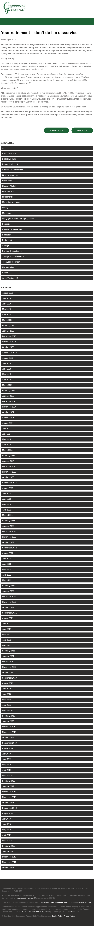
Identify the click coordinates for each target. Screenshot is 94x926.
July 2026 (6, 298)
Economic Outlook (10, 164)
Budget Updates (9, 159)
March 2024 (7, 450)
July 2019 (6, 754)
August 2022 (7, 553)
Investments (7, 197)
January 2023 (8, 526)
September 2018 (9, 808)
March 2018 (7, 840)
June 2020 (6, 694)
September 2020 (9, 678)
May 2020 (6, 700)
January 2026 (8, 331)
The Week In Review (11, 262)
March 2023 (7, 515)
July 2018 (6, 819)
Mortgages (6, 213)
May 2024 (6, 439)
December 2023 (9, 466)
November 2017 (9, 862)
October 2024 (8, 412)
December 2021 (9, 597)
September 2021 (9, 613)
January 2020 (8, 721)
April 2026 (6, 315)
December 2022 (9, 531)
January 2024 (8, 461)
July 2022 (6, 559)
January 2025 (8, 396)
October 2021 (8, 607)
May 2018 (6, 830)
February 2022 (8, 586)
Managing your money (12, 202)
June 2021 (6, 629)
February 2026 (8, 325)
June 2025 (6, 369)
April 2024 (6, 445)
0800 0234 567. (73, 912)
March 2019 (7, 775)
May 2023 (6, 504)
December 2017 (9, 857)
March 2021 (7, 645)
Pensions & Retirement (12, 229)
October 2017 (8, 868)
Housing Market (9, 186)
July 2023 (6, 494)
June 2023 (6, 499)
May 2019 (6, 765)
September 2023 (9, 483)
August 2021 (7, 618)
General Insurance (10, 175)
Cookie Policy (57, 916)
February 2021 (8, 651)
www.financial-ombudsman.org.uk (34, 912)
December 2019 (9, 727)
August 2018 (7, 813)
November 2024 (9, 407)
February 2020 (8, 716)
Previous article (56, 130)
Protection (6, 235)
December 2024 (9, 401)
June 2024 (6, 434)
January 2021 (8, 656)
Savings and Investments (13, 256)
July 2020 (6, 689)
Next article (82, 130)
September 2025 (9, 353)
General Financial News (12, 170)
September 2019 (9, 743)
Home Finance (8, 181)
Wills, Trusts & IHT (10, 278)
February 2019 (8, 781)
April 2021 (6, 640)
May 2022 (6, 569)
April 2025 (6, 380)
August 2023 (7, 488)
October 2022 (8, 542)
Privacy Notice (69, 916)
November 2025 (9, 342)
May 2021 (6, 634)
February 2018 (8, 846)
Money (5, 208)
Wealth (5, 273)
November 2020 (9, 667)
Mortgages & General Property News (18, 218)
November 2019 (9, 732)
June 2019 (6, 759)
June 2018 (6, 824)
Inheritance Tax (8, 191)
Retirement (7, 240)
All (3, 148)
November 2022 (9, 537)
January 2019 (8, 786)
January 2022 (8, 591)
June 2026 (6, 304)
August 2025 (7, 358)
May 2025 (6, 374)
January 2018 (8, 851)
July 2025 (6, 363)
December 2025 (9, 336)
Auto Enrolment (9, 153)
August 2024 (7, 423)
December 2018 (9, 792)
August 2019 (7, 748)
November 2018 (9, 797)
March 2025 (7, 385)
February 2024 (8, 456)
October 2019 (8, 737)
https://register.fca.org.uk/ (26, 898)
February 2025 (8, 390)
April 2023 (6, 510)
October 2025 (8, 347)
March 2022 (7, 580)
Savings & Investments (12, 251)
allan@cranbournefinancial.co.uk (54, 902)
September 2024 (9, 418)
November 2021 (9, 602)
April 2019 (6, 770)
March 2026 (7, 320)
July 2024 (6, 428)
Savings (5, 246)
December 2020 (9, 662)
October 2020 (8, 672)
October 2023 (8, 477)
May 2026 (6, 309)
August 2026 (7, 293)
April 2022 (6, 575)
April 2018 (6, 835)
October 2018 (8, 803)
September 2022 (9, 548)
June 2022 (6, 564)
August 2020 (7, 683)
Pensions (6, 224)
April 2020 (6, 705)
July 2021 (6, 624)
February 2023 (8, 521)
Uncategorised (8, 267)
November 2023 (9, 472)
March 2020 (7, 710)
